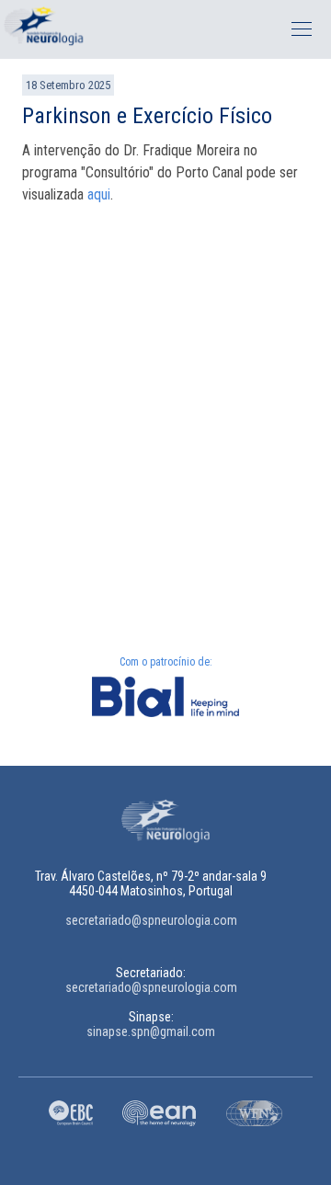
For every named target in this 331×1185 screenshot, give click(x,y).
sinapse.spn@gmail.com (150, 1031)
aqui (98, 194)
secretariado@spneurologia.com (151, 920)
